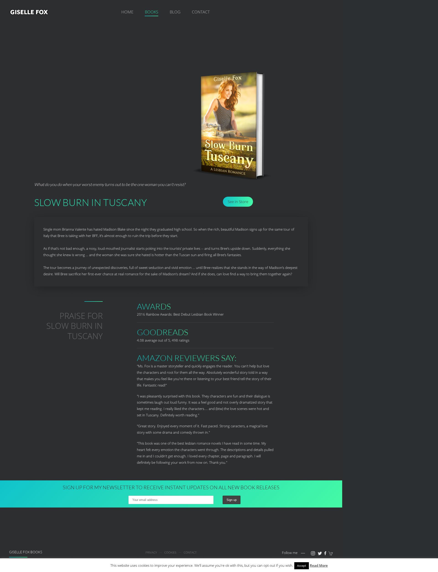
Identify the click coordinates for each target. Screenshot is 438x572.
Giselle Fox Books (25, 552)
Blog (175, 12)
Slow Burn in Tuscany (90, 202)
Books (151, 12)
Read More (319, 565)
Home (127, 12)
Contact (201, 12)
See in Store (238, 201)
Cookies (170, 552)
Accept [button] (301, 566)
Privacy (151, 552)
